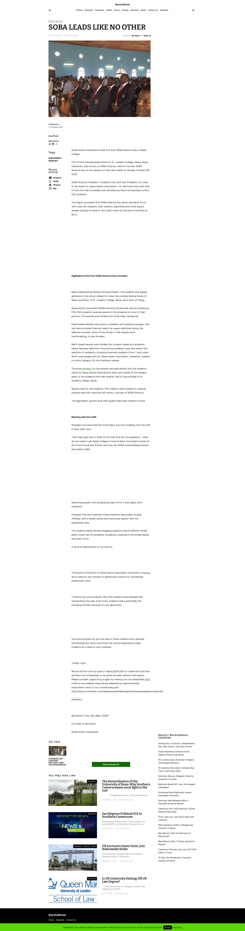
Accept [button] (167, 927)
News (93, 846)
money (86, 368)
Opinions (135, 10)
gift (146, 679)
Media (86, 846)
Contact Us (153, 10)
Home (51, 920)
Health (109, 10)
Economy (89, 10)
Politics (79, 10)
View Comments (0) (111, 764)
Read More (177, 927)
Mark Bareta (53, 141)
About (143, 10)
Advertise (164, 10)
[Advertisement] (91, 133)
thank (145, 572)
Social (117, 10)
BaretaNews (122, 4)
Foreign (125, 10)
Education (99, 10)
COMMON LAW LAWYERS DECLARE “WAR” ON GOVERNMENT (57, 761)
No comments (56, 36)
